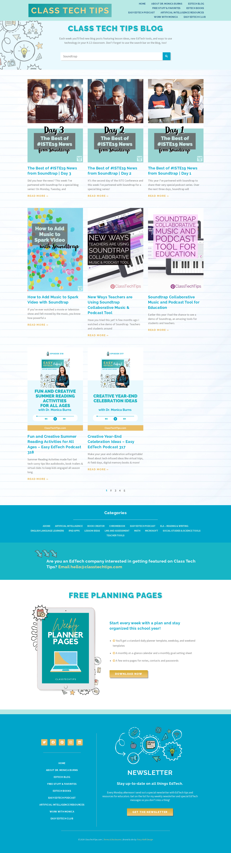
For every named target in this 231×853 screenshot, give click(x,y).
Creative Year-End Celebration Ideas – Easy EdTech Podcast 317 (111, 441)
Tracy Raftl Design (145, 839)
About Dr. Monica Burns (166, 4)
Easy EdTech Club (195, 17)
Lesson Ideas (92, 531)
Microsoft (151, 531)
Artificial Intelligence (69, 526)
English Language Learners (47, 531)
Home (142, 4)
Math (137, 531)
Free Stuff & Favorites (166, 8)
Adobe (46, 526)
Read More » (38, 195)
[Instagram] (71, 742)
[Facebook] (53, 742)
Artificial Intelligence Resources (182, 12)
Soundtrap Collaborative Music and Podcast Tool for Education (173, 302)
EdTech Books (195, 8)
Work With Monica (166, 17)
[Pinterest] (62, 742)
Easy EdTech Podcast (141, 12)
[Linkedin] (79, 742)
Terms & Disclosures (112, 839)
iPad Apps (74, 531)
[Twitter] (44, 742)
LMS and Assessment (117, 531)
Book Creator (95, 526)
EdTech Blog (196, 4)
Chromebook (117, 526)
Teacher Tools (115, 535)
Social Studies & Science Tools (182, 531)
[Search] (166, 56)
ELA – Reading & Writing (174, 526)
